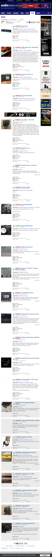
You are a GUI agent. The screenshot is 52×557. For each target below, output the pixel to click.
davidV (17, 167)
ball (16, 205)
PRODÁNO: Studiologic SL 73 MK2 (24, 473)
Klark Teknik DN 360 (23, 95)
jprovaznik (25, 415)
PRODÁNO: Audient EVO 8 (22, 505)
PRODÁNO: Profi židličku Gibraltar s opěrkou (25, 403)
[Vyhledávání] (51, 13)
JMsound (17, 149)
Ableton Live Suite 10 (23, 247)
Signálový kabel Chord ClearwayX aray (27, 359)
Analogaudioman (19, 380)
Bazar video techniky (31, 545)
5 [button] (22, 543)
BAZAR (32, 13)
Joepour (17, 48)
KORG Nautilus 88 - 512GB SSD (26, 47)
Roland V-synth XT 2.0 (24, 74)
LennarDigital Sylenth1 (24, 292)
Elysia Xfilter (21, 26)
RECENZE (9, 13)
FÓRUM (22, 13)
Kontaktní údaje (12, 548)
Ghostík (17, 339)
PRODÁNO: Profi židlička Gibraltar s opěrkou (27, 420)
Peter (17, 491)
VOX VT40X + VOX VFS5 (24, 120)
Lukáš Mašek (18, 524)
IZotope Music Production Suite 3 (27, 314)
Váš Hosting (21, 548)
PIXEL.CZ (42, 0)
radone (17, 27)
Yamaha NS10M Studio (24, 225)
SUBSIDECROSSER (19, 188)
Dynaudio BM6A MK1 (23, 204)
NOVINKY (3, 13)
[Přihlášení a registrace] (48, 13)
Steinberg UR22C (22, 187)
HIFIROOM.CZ (35, 0)
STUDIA (27, 13)
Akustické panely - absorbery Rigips (26, 166)
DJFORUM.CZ (27, 0)
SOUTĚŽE (38, 13)
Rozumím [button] (45, 555)
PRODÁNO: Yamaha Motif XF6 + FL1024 (26, 490)
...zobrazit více (37, 174)
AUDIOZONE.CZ (10, 0)
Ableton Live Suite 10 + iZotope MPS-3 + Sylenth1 (26, 269)
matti (17, 438)
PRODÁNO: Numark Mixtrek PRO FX (25, 523)
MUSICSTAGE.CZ (19, 0)
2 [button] (18, 543)
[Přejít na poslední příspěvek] (26, 39)
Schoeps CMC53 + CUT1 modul (26, 379)
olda (24, 108)
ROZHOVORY (15, 13)
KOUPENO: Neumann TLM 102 (23, 437)
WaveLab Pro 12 (22, 148)
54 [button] (37, 22)
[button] (27, 22)
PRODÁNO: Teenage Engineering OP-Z (25, 452)
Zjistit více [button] (33, 555)
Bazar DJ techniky (9, 545)
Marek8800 (18, 248)
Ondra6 (17, 75)
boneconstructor (18, 453)
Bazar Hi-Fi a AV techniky (20, 545)
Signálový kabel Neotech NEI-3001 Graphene (27, 338)
